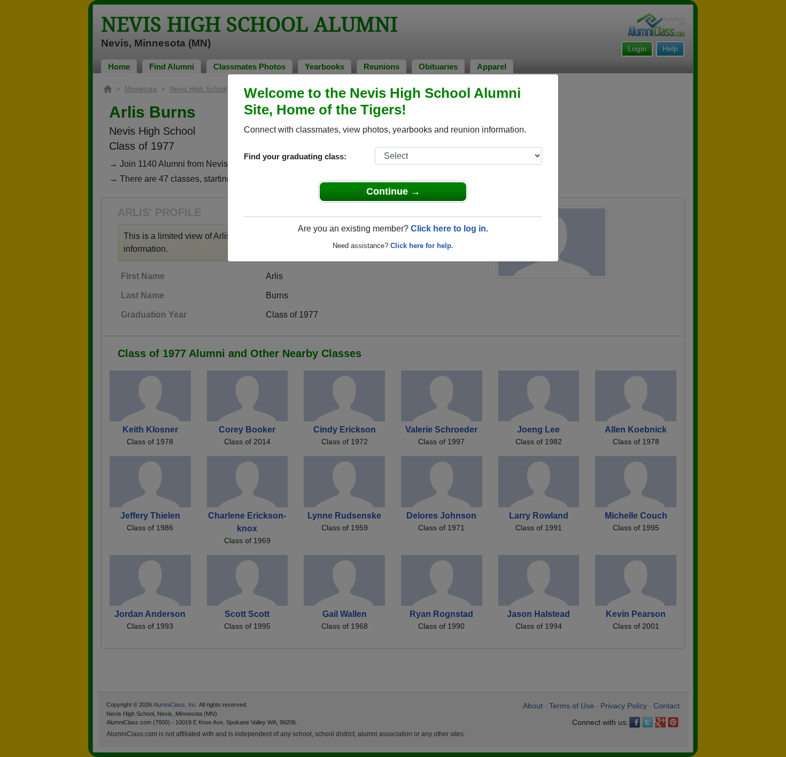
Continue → (393, 191)
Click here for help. (421, 246)
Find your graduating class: (295, 156)
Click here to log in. (449, 228)
